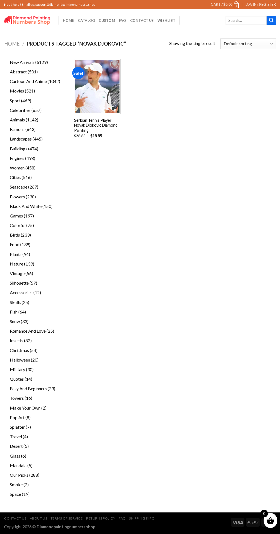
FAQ (122, 20)
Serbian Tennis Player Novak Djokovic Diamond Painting (96, 125)
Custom (107, 20)
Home (68, 20)
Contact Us (142, 20)
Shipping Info (141, 518)
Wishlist (166, 20)
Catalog (86, 20)
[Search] (271, 20)
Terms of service (67, 518)
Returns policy (100, 518)
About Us (38, 518)
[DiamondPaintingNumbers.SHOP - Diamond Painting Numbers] (27, 20)
